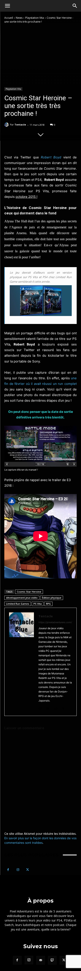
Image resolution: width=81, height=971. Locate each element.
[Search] (75, 6)
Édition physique (51, 597)
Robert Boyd (51, 157)
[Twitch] (52, 960)
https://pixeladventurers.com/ (55, 622)
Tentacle (20, 124)
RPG (48, 603)
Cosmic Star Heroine (29, 591)
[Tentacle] (7, 124)
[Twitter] (63, 707)
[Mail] (47, 707)
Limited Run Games (17, 603)
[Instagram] (40, 707)
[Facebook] (8, 869)
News (19, 18)
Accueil (8, 18)
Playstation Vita (34, 18)
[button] (7, 6)
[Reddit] (55, 707)
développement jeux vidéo (22, 597)
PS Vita (37, 603)
